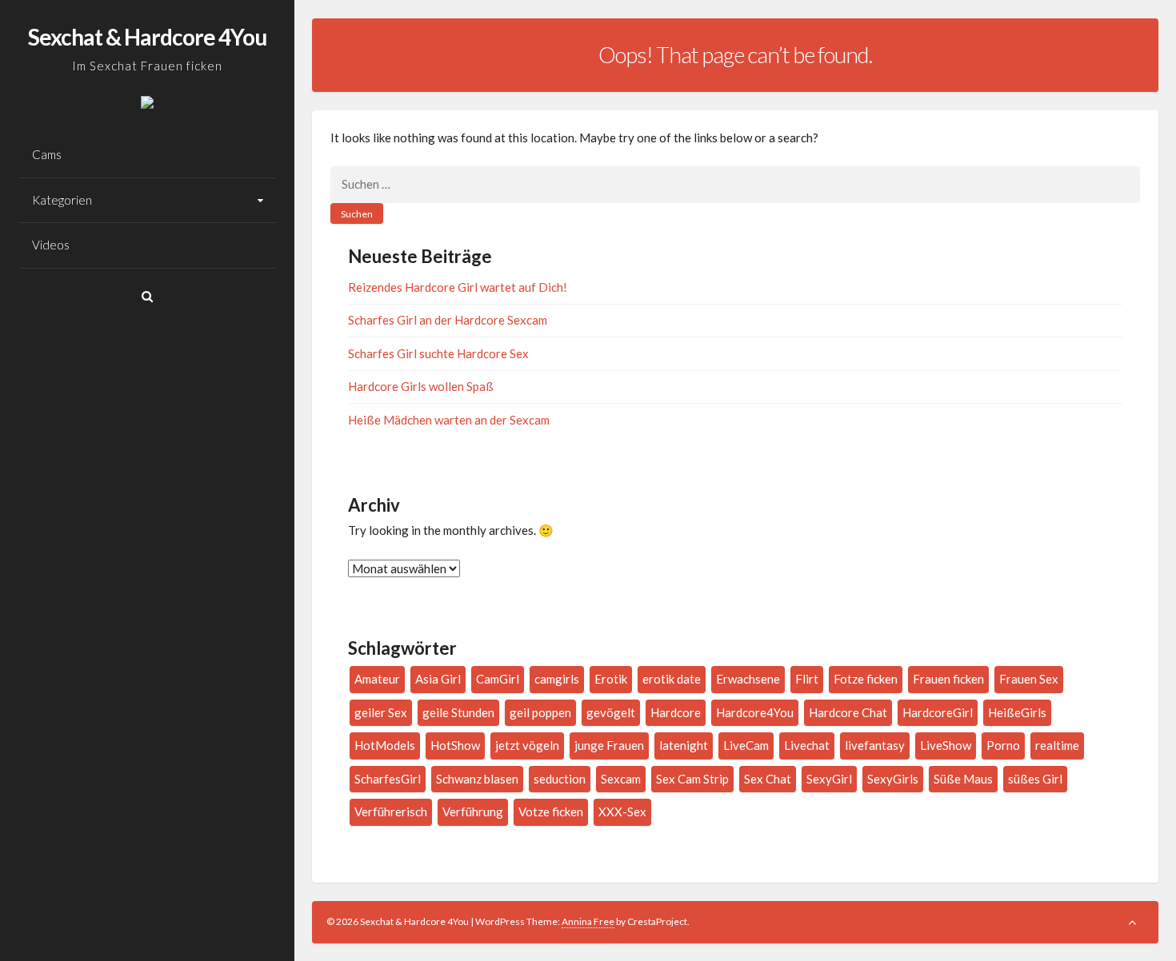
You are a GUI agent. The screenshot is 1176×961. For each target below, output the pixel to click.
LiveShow (945, 745)
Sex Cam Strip (692, 779)
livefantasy (875, 745)
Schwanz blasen (477, 779)
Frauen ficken (948, 679)
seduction (560, 779)
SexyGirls (892, 779)
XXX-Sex (622, 811)
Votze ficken (550, 811)
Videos (51, 244)
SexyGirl (829, 779)
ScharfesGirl (387, 779)
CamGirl (497, 679)
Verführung (472, 811)
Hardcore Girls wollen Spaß (421, 386)
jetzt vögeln (527, 745)
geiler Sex (380, 712)
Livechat (807, 745)
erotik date (671, 679)
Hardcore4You (755, 712)
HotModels (384, 745)
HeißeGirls (1017, 712)
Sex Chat (767, 779)
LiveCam (746, 745)
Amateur (377, 679)
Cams (47, 154)
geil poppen (540, 712)
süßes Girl (1035, 779)
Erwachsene (748, 679)
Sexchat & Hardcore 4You (147, 36)
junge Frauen (609, 745)
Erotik (610, 679)
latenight (683, 745)
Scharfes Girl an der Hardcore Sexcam (447, 320)
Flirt (806, 679)
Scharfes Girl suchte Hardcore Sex (438, 353)
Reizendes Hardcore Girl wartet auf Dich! (457, 287)
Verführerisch (390, 811)
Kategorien (62, 200)
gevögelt (610, 712)
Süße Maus (963, 779)
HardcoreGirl (937, 712)
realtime (1057, 745)
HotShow (455, 745)
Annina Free (588, 921)
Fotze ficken (866, 679)
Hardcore (675, 712)
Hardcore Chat (848, 712)
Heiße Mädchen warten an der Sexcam (449, 420)
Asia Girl (438, 679)
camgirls (556, 679)
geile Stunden (458, 712)
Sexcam (621, 779)
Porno (1003, 745)
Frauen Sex (1028, 679)
